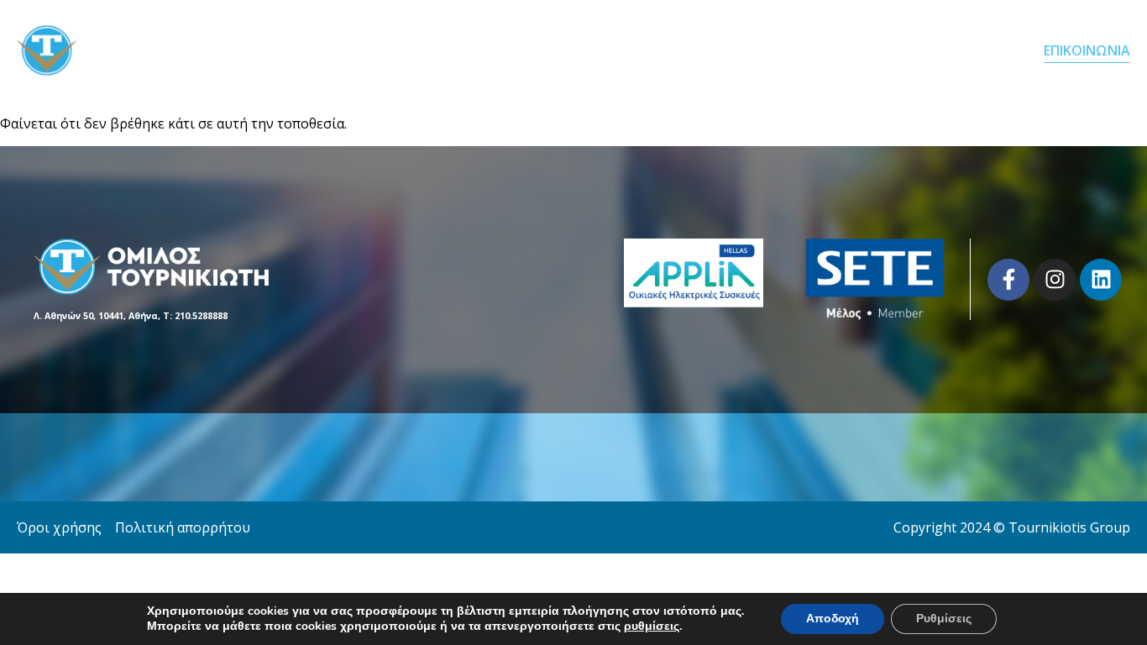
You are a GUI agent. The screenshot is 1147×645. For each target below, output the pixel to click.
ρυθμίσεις (651, 626)
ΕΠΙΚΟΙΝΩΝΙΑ (1087, 50)
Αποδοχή (832, 619)
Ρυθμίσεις (944, 619)
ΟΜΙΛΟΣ (785, 50)
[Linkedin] (1101, 280)
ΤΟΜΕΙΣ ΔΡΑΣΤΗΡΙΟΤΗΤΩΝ (928, 50)
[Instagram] (1055, 280)
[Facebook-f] (1008, 280)
